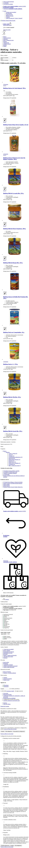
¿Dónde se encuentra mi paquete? (10, 666)
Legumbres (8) (12, 464)
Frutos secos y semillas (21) (14, 463)
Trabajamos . (12, 8)
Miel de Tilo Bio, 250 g (12, 397)
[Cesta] (15, 34)
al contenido (5, 2)
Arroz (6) (11, 454)
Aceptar (2, 731)
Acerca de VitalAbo (7, 678)
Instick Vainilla (6, 484)
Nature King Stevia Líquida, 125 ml (15, 124)
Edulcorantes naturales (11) (14, 459)
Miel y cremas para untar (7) (15, 465)
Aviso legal (5, 693)
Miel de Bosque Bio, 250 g (13, 262)
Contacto (8, 17)
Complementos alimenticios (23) (15, 457)
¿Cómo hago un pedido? (8, 649)
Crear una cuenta (6, 29)
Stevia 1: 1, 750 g (10, 364)
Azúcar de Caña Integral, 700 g (14, 88)
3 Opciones (5, 84)
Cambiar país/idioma (15, 688)
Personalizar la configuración (19, 731)
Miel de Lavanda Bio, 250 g (13, 193)
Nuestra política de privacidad (7, 733)
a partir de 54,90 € (14, 6)
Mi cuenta (5, 654)
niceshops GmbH (10, 691)
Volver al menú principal (8, 1)
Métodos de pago (9, 15)
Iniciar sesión (6, 662)
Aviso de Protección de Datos (10, 729)
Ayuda (4, 11)
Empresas (5, 657)
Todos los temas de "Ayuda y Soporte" (14, 18)
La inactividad (6, 474)
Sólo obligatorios (8, 731)
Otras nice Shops (6, 704)
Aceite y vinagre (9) (13, 453)
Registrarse (5, 663)
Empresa (5, 702)
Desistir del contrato (5, 706)
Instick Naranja (6, 485)
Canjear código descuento (8, 667)
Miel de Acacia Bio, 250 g (12, 431)
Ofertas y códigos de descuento (10, 655)
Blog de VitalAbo (7, 671)
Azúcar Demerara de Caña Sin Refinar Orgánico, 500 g (14, 158)
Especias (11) (11, 460)
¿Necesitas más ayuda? (8, 656)
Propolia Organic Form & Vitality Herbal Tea (13, 487)
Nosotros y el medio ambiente (9, 673)
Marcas (4, 451)
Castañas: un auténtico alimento (10, 473)
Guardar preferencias (5, 845)
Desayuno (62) (12, 458)
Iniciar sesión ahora (7, 25)
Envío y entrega (6, 650)
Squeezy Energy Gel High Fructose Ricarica (12, 483)
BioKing (8, 452)
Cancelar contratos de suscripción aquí (11, 700)
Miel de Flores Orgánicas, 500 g (14, 228)
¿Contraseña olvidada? (8, 664)
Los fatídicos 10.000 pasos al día (10, 472)
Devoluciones (9, 13)
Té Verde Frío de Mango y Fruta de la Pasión (12, 482)
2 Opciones (5, 154)
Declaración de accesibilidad (9, 698)
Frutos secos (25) (12, 462)
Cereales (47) (11, 456)
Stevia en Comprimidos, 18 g (13, 332)
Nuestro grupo (6, 679)
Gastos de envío (9, 14)
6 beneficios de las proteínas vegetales (11, 470)
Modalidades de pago (7, 653)
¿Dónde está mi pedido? (11, 12)
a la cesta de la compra (8, 4)
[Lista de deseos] (4, 32)
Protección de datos (7, 694)
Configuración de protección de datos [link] (11, 699)
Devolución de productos (8, 651)
